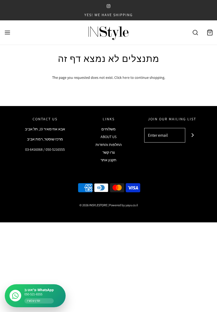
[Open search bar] (195, 32)
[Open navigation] (7, 32)
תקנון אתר (108, 160)
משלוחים (108, 129)
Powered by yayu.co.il (123, 205)
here (126, 77)
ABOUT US (108, 136)
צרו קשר (108, 152)
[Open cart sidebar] (209, 32)
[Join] (192, 135)
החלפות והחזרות (109, 144)
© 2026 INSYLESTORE (93, 205)
